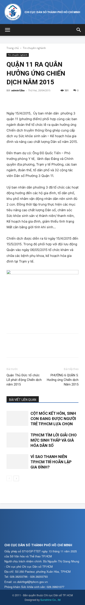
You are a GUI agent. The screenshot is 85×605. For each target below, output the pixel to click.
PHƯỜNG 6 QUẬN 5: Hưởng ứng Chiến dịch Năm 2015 (62, 379)
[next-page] (16, 478)
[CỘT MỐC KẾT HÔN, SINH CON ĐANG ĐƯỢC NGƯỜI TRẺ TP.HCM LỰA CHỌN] (17, 418)
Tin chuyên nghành (34, 48)
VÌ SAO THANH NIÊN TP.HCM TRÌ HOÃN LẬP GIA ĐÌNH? (51, 462)
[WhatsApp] (41, 100)
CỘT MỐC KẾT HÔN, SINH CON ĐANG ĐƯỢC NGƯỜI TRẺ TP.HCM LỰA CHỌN (53, 418)
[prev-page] (9, 478)
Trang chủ (13, 48)
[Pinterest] (31, 100)
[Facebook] (11, 100)
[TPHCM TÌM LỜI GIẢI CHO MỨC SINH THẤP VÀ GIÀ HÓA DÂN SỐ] (17, 440)
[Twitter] (21, 100)
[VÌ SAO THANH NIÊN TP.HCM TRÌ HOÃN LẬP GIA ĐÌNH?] (17, 461)
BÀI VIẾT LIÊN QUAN (22, 399)
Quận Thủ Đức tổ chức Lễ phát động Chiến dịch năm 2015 (24, 379)
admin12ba (18, 90)
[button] (7, 30)
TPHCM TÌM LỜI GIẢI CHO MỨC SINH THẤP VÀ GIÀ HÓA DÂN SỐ (54, 440)
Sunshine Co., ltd (50, 600)
